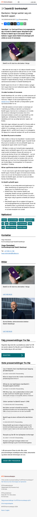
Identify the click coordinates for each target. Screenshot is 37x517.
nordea (21, 220)
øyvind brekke (12, 220)
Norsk (3, 510)
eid (3, 227)
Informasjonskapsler (7, 503)
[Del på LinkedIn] (8, 24)
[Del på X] (11, 24)
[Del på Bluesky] (18, 24)
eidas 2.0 (13, 223)
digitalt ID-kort (5, 101)
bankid (4, 220)
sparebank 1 (30, 220)
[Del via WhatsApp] (21, 24)
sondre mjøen (22, 227)
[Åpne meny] (19, 2)
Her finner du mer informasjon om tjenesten (13, 481)
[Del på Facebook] (5, 24)
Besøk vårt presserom (11, 461)
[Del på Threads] (15, 24)
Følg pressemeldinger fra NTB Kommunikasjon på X (16, 500)
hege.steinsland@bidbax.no (10, 253)
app (6, 223)
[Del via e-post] (24, 24)
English (7, 510)
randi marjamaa (11, 227)
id (2, 223)
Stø (17, 19)
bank (29, 223)
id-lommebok (22, 223)
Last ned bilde (7, 294)
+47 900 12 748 (9, 251)
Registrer (6, 355)
